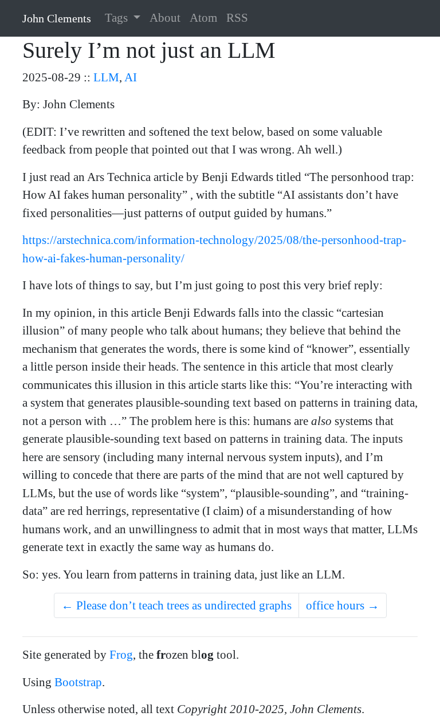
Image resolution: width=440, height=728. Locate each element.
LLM (106, 77)
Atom (203, 18)
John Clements (56, 18)
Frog (121, 655)
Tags (118, 18)
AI (130, 77)
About (165, 18)
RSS (237, 18)
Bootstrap (78, 682)
